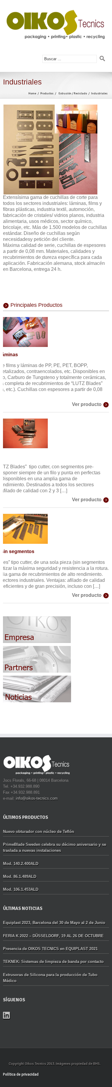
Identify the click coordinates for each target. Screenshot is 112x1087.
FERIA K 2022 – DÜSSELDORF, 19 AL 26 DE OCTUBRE (53, 936)
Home (32, 93)
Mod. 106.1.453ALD (20, 889)
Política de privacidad (21, 1074)
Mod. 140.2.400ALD (20, 863)
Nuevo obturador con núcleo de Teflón (38, 831)
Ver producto (87, 404)
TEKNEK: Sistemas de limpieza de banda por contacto (53, 961)
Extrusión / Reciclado (73, 93)
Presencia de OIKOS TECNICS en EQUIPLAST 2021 (50, 948)
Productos (46, 93)
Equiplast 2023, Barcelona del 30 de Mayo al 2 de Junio (54, 922)
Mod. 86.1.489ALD (19, 876)
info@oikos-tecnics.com (37, 798)
